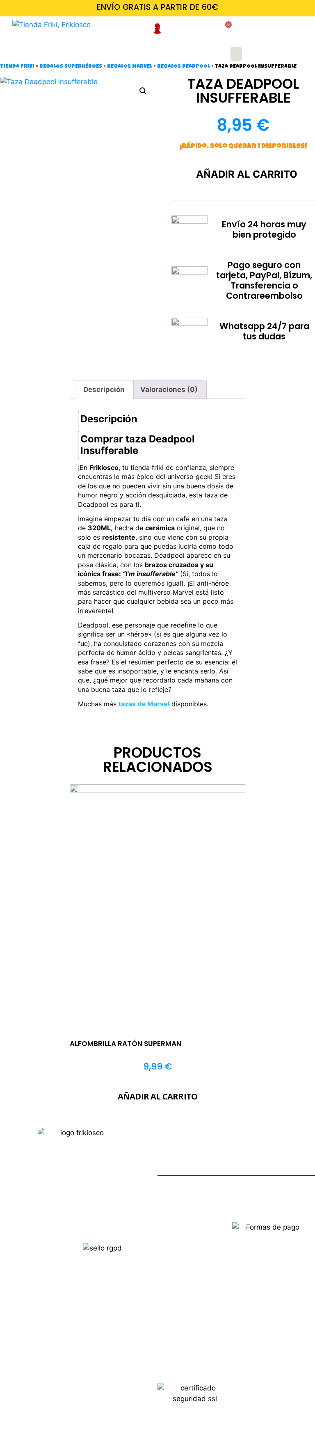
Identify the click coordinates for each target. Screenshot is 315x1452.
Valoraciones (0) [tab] (169, 389)
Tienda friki (17, 66)
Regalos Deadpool (183, 66)
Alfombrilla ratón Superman (125, 1044)
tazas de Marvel (144, 704)
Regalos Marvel (129, 66)
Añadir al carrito (246, 174)
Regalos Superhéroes (70, 66)
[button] (236, 54)
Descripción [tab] (104, 389)
